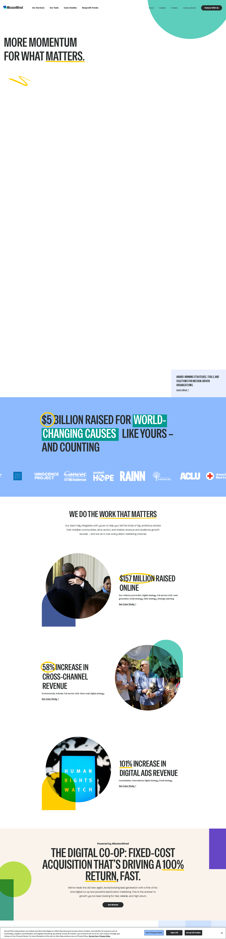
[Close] (222, 933)
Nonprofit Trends (90, 8)
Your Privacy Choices (154, 933)
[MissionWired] (13, 7)
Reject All (174, 933)
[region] (113, 933)
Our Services (38, 8)
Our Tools (54, 8)
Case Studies (70, 8)
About (151, 8)
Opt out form (94, 936)
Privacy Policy (104, 936)
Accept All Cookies (193, 933)
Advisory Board (189, 8)
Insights (162, 8)
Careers (174, 8)
